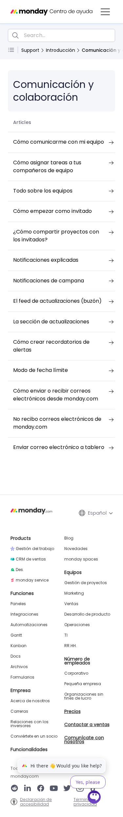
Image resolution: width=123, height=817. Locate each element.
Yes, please (88, 782)
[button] (105, 12)
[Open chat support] (94, 798)
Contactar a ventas (87, 724)
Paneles (18, 604)
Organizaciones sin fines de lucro (83, 696)
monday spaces (81, 559)
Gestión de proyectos (85, 583)
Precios (72, 711)
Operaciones (77, 625)
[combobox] (61, 35)
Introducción (60, 50)
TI (66, 635)
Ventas (71, 604)
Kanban (18, 646)
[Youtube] (54, 788)
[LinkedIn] (27, 788)
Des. (20, 570)
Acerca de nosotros (30, 701)
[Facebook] (41, 788)
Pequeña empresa (82, 684)
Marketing (74, 593)
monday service (32, 580)
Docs (15, 656)
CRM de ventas (31, 559)
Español (97, 513)
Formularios (22, 677)
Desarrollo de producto (87, 614)
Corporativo (76, 673)
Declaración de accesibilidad (36, 802)
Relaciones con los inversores (29, 724)
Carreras (19, 711)
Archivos (19, 667)
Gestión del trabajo (35, 549)
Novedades (76, 549)
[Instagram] (80, 788)
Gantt (16, 635)
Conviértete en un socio (33, 736)
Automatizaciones (29, 625)
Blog (68, 538)
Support (30, 50)
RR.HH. (70, 646)
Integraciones (24, 614)
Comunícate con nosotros (84, 740)
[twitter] (67, 788)
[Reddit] (14, 788)
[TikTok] (93, 788)
